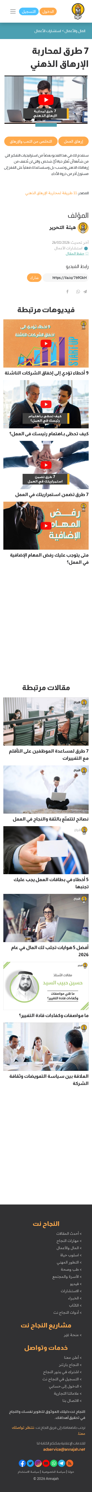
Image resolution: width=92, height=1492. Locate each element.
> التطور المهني (69, 1262)
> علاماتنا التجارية (68, 1393)
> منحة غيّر (73, 1335)
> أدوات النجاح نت (67, 1312)
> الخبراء (75, 1298)
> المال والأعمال (69, 1248)
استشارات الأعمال (68, 248)
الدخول (48, 11)
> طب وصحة (71, 1269)
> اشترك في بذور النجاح (62, 1372)
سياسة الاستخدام (28, 1471)
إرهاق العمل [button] (73, 141)
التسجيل (29, 11)
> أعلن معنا (73, 1357)
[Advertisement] (46, 626)
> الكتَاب (75, 1305)
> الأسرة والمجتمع (67, 1276)
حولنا (70, 1471)
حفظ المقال (75, 253)
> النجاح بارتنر (70, 1364)
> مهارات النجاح (69, 1240)
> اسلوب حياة (71, 1255)
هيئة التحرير (63, 227)
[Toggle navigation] (13, 11)
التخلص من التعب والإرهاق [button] (31, 141)
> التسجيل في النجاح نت (62, 1379)
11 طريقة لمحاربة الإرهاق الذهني (51, 193)
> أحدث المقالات (69, 1233)
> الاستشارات (71, 1291)
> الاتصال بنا (72, 1400)
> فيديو (76, 1283)
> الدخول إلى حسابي (65, 1386)
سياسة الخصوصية (53, 1471)
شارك (34, 277)
